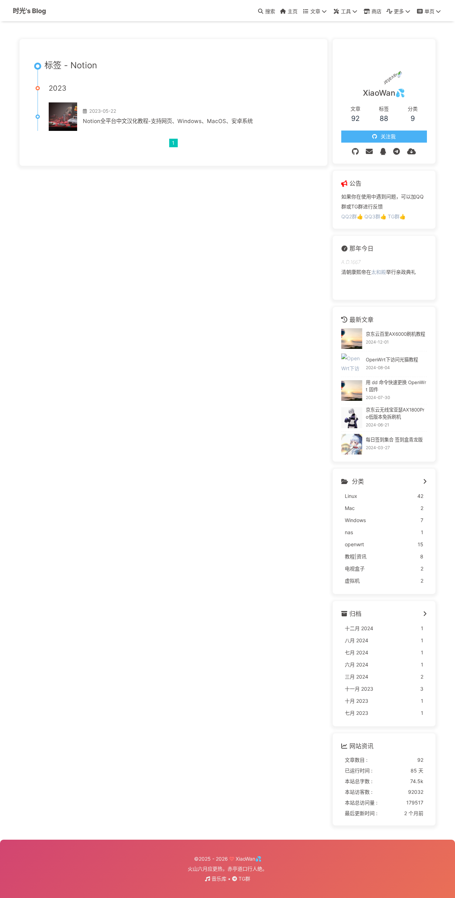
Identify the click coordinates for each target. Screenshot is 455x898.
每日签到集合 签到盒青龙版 (394, 439)
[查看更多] (425, 482)
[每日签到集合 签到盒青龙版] (351, 444)
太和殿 (378, 272)
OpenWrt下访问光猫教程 (392, 359)
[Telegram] (396, 151)
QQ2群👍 (352, 216)
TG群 (243, 879)
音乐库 (219, 879)
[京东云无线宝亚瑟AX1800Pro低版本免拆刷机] (351, 417)
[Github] (355, 151)
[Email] (369, 151)
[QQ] (383, 151)
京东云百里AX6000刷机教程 (395, 334)
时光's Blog (29, 11)
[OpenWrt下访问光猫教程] (351, 364)
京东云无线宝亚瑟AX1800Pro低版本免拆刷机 (395, 413)
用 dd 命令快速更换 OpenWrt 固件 (396, 385)
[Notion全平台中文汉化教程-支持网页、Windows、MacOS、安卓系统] (63, 116)
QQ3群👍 (376, 216)
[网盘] (411, 151)
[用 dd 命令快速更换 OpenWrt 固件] (351, 390)
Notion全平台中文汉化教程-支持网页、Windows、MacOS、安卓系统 (168, 121)
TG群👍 (397, 216)
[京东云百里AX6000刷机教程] (351, 338)
